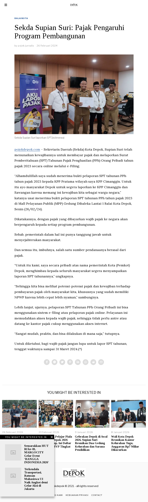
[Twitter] (62, 362)
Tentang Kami (54, 495)
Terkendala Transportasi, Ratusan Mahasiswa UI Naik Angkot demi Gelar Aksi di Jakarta (36, 479)
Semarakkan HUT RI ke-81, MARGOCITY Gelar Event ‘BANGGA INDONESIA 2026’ (36, 454)
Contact (96, 495)
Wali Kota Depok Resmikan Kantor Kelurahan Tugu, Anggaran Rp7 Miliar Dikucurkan (125, 443)
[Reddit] (93, 362)
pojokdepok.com (27, 149)
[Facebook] (47, 362)
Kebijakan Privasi (77, 495)
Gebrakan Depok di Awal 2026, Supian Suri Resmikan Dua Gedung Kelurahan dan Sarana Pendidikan (91, 443)
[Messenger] (54, 362)
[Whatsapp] (85, 362)
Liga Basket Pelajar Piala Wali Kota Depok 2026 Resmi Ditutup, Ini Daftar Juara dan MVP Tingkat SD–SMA (55, 443)
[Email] (101, 362)
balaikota (21, 18)
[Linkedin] (78, 362)
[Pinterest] (70, 362)
